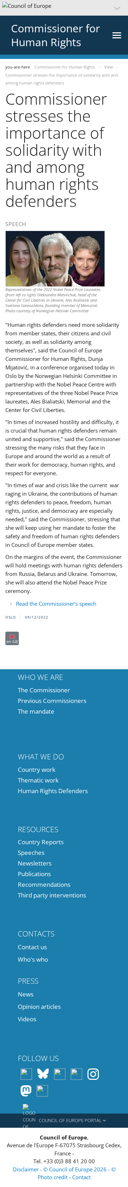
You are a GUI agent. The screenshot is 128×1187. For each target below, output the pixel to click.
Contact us (32, 947)
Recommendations (44, 884)
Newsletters (35, 863)
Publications (34, 874)
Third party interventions (52, 895)
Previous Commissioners (52, 701)
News (25, 994)
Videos (27, 1019)
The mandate (36, 711)
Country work (36, 769)
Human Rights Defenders (53, 791)
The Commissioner (44, 690)
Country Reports (41, 842)
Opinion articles (39, 1006)
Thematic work (38, 780)
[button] (64, 8)
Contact (81, 1177)
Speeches (31, 852)
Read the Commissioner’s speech (56, 603)
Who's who (33, 959)
